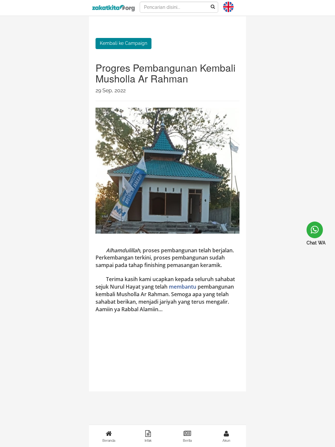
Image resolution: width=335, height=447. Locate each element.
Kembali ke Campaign (123, 43)
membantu (182, 286)
